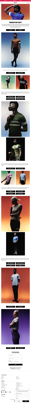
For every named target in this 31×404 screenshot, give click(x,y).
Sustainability (17, 382)
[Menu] (1, 2)
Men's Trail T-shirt (10, 306)
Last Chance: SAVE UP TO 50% (9, 0)
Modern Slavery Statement (19, 383)
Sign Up (15, 364)
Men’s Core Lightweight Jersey (11, 191)
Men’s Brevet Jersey (10, 168)
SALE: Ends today (2, 0)
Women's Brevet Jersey (10, 96)
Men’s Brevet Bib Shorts (20, 168)
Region (17, 392)
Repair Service (17, 377)
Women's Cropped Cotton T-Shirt (10, 348)
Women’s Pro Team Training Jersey (10, 265)
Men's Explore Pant (20, 306)
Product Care (17, 378)
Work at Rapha (2, 383)
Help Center (2, 377)
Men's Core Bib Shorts (20, 193)
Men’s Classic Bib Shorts (20, 191)
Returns (17, 376)
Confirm (26, 401)
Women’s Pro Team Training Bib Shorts (20, 265)
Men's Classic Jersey (10, 193)
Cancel (19, 401)
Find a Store (2, 376)
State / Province (18, 395)
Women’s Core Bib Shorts (20, 96)
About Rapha (2, 382)
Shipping (2, 378)
